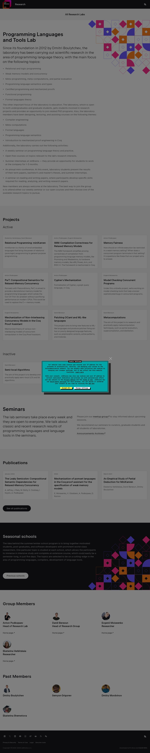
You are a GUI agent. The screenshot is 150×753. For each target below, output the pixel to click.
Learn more (79, 372)
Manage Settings (82, 388)
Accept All (66, 388)
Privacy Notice (69, 380)
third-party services (58, 382)
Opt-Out (91, 383)
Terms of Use (88, 380)
